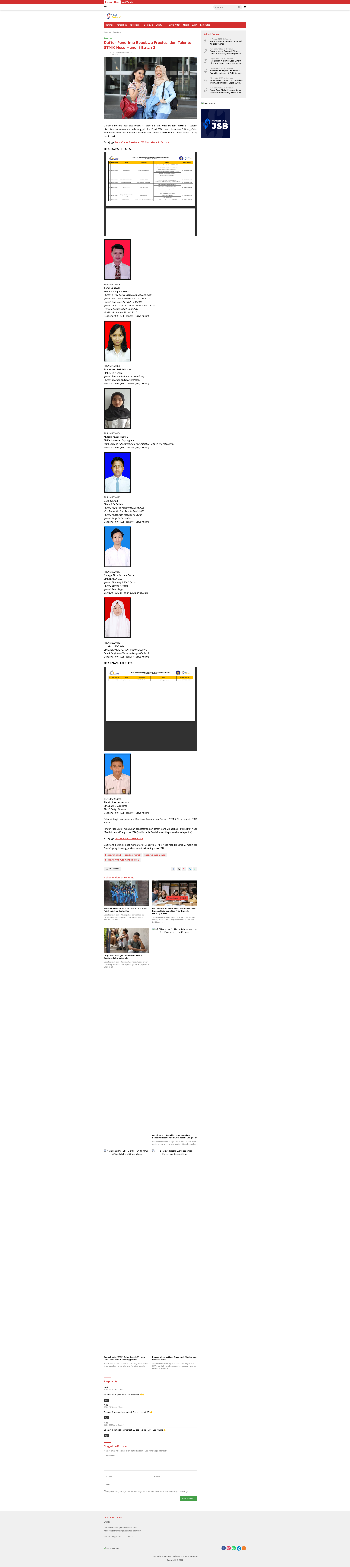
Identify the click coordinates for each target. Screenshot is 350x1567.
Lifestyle (160, 25)
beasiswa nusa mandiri (155, 855)
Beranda (109, 25)
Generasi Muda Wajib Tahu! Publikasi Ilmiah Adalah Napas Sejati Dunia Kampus (226, 81)
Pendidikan (122, 25)
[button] (239, 7)
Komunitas (205, 25)
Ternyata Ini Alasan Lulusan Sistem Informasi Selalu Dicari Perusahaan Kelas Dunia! (225, 62)
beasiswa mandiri (133, 855)
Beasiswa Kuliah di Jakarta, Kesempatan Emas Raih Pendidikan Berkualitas (125, 909)
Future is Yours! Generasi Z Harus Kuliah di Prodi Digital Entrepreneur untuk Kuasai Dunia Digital (225, 52)
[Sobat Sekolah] (128, 16)
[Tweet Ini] (179, 869)
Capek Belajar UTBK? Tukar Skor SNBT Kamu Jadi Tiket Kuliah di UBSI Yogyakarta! (124, 1358)
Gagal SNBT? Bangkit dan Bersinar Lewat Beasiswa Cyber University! (123, 956)
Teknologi (134, 25)
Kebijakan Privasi (181, 1556)
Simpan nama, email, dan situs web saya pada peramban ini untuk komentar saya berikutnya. (147, 1491)
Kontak (194, 1556)
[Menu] (106, 7)
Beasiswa (148, 25)
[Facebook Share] (173, 869)
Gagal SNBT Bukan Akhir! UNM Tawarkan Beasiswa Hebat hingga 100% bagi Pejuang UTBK (174, 1136)
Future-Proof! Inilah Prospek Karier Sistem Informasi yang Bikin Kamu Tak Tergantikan (225, 91)
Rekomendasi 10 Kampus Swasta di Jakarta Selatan (225, 2)
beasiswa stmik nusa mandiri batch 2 (122, 860)
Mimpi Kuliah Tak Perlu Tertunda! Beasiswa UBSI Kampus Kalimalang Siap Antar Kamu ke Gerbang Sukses (174, 911)
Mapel (186, 25)
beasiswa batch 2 (113, 855)
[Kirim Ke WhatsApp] (195, 869)
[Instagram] (229, 1548)
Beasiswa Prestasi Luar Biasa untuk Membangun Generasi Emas (174, 1358)
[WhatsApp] (234, 1548)
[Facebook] (223, 1548)
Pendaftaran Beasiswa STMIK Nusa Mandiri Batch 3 (142, 142)
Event (194, 25)
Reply (106, 1400)
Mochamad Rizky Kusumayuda (121, 52)
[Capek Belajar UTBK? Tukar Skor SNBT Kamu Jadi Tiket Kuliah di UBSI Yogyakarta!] (126, 1251)
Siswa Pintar (174, 25)
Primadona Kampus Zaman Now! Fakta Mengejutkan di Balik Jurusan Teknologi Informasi (226, 71)
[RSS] (244, 1548)
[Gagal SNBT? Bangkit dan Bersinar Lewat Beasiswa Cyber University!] (126, 940)
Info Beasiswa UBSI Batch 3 (129, 838)
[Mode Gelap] (244, 7)
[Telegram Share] (190, 869)
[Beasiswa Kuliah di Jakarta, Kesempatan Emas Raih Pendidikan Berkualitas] (126, 893)
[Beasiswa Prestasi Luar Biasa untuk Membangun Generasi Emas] (174, 1251)
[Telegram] (239, 1548)
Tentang (167, 1556)
